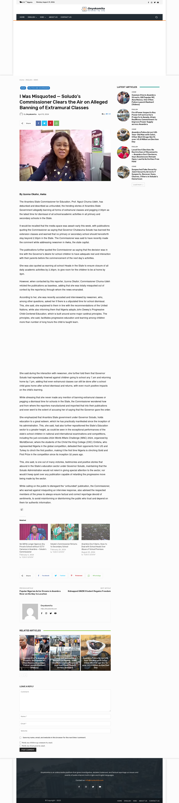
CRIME (34, 655)
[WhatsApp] (56, 123)
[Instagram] (151, 2)
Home (22, 80)
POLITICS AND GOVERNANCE (38, 88)
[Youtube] (157, 2)
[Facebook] (148, 2)
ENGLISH (29, 80)
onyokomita (31, 114)
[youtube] (55, 613)
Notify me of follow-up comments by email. (37, 742)
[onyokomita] (22, 114)
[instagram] (46, 613)
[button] (156, 17)
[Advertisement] (89, 47)
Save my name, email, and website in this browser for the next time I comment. (54, 738)
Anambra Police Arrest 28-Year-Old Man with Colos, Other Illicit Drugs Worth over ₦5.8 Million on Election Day (95, 663)
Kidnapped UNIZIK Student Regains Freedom (89, 591)
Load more (137, 185)
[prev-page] (21, 675)
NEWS (36, 80)
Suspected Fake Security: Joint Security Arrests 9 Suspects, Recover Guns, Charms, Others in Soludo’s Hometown (145, 174)
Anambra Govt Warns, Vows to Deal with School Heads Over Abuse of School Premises (94, 546)
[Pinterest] (50, 123)
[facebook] (42, 613)
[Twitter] (154, 2)
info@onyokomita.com (94, 780)
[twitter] (51, 613)
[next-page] (25, 675)
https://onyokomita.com (49, 609)
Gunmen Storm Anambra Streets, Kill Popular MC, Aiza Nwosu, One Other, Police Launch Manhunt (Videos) (34, 663)
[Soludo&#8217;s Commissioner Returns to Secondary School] (64, 532)
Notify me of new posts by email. (33, 746)
